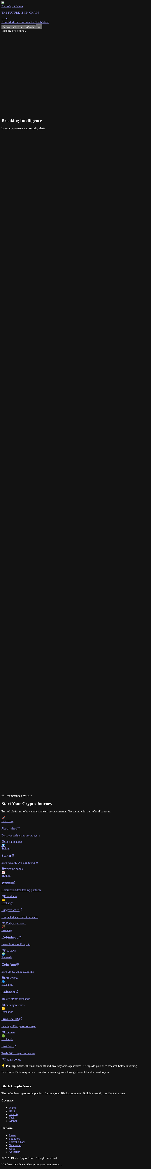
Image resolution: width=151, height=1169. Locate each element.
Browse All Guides (14, 342)
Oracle (30, 27)
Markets (13, 22)
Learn (21, 22)
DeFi (12, 1110)
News (4, 22)
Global (13, 1120)
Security (13, 1114)
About (45, 22)
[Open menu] (39, 26)
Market (13, 1107)
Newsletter (15, 1145)
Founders (29, 22)
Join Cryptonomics (13, 766)
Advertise (14, 1151)
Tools (38, 22)
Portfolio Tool (17, 1141)
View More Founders (15, 431)
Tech (12, 1117)
